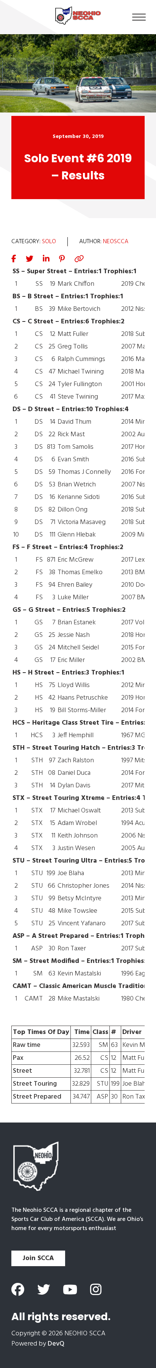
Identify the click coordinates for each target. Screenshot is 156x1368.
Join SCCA (38, 1258)
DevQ (56, 1343)
